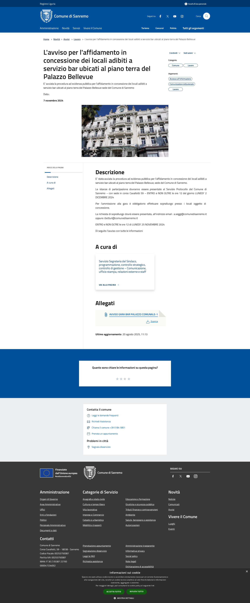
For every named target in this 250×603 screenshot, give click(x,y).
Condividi (173, 53)
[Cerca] (206, 16)
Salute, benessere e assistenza (141, 520)
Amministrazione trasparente (140, 545)
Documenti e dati (48, 530)
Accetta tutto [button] (113, 591)
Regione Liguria (47, 3)
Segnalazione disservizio (95, 551)
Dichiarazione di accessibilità (140, 566)
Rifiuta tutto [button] (137, 591)
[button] (125, 598)
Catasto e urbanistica (93, 520)
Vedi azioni (188, 53)
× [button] (247, 571)
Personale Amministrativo (53, 525)
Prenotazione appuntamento (97, 545)
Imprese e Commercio (93, 514)
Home (46, 39)
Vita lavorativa (90, 509)
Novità (56, 39)
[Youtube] (174, 16)
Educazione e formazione (138, 499)
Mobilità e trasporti (92, 525)
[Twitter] (166, 16)
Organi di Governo (49, 499)
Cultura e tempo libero (94, 504)
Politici (43, 520)
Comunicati (174, 504)
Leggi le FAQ (89, 556)
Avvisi (67, 39)
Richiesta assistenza (93, 561)
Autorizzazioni (133, 525)
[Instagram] (181, 16)
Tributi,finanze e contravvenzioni (142, 509)
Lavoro (77, 39)
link (152, 585)
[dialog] (125, 585)
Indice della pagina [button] (55, 167)
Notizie (171, 499)
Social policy (132, 556)
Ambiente (130, 514)
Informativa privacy (135, 551)
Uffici (42, 509)
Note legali (131, 561)
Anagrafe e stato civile (94, 499)
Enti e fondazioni (48, 514)
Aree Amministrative (50, 504)
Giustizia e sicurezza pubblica (140, 504)
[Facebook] (159, 16)
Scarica (154, 321)
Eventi (171, 529)
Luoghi (171, 523)
